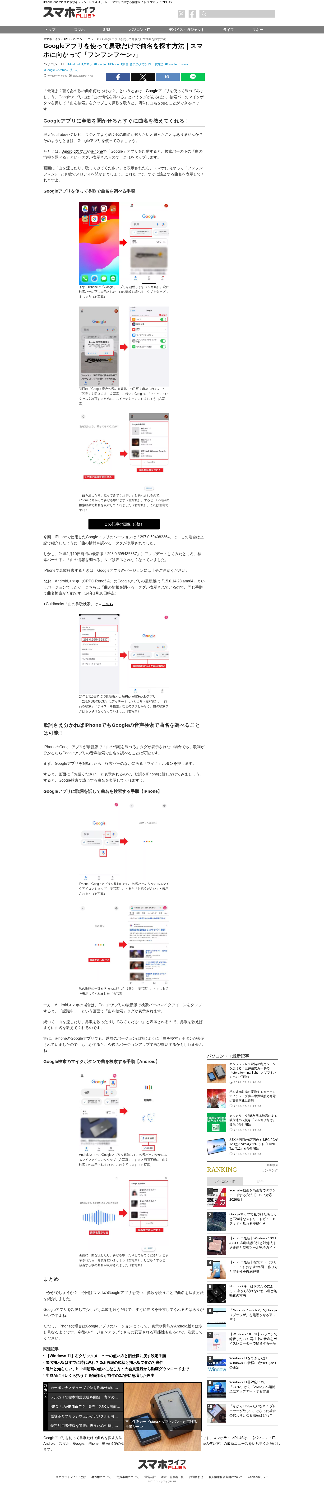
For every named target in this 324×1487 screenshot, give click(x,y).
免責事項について (127, 1477)
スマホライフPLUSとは (71, 1477)
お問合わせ (196, 1477)
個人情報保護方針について (225, 1477)
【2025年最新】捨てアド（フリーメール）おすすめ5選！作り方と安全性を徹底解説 (253, 1266)
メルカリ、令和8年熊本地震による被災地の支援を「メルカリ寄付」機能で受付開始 (253, 1120)
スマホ (88, 64)
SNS (107, 30)
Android (74, 64)
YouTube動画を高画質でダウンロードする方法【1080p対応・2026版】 (252, 1194)
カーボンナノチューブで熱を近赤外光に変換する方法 (87, 1388)
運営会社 (150, 1477)
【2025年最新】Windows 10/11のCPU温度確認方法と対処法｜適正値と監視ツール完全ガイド (252, 1242)
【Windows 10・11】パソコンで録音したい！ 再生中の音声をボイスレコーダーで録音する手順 (253, 1338)
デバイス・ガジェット (186, 30)
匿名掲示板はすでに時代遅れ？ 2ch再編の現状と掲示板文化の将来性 (104, 1362)
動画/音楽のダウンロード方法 (142, 64)
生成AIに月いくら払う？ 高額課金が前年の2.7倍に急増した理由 (100, 1376)
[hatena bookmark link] (168, 77)
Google (101, 64)
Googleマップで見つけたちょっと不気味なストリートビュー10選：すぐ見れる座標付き (253, 1218)
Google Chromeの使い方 (62, 70)
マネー (257, 30)
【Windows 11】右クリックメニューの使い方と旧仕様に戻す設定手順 (106, 1356)
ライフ (228, 30)
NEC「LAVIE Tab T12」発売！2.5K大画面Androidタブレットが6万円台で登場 (87, 1407)
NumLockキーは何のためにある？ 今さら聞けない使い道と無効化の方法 (253, 1290)
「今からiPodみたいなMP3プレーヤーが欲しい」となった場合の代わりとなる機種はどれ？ (252, 1410)
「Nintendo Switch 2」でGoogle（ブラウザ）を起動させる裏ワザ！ (253, 1314)
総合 (260, 1181)
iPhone (114, 64)
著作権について (101, 1477)
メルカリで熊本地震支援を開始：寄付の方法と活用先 (87, 1397)
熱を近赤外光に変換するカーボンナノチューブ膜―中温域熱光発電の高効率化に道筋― (252, 1096)
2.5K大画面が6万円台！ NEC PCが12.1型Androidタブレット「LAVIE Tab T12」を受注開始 (253, 1144)
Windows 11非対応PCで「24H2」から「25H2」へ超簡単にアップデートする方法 (252, 1386)
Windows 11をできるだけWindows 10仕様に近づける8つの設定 (252, 1362)
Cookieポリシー (258, 1477)
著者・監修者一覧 (172, 1477)
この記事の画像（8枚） (124, 524)
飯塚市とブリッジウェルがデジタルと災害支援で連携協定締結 (87, 1416)
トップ (50, 30)
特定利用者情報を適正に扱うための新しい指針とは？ (87, 1426)
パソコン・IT (53, 64)
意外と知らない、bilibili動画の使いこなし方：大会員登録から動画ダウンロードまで (117, 1369)
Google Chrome (177, 64)
